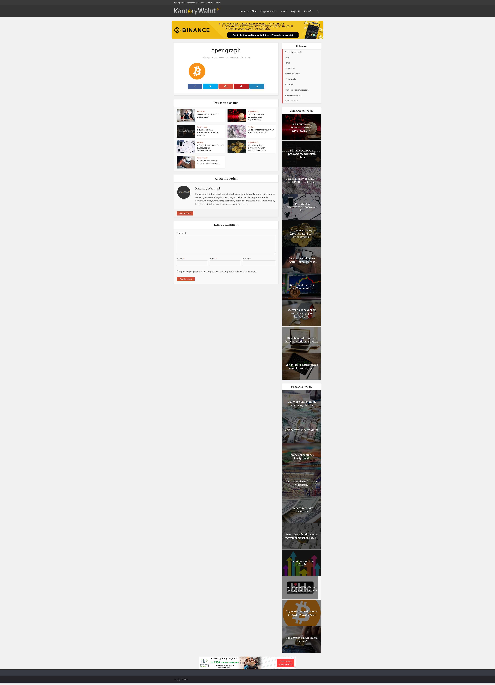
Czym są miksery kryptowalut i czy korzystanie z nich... (258, 148)
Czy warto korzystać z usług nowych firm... (302, 403)
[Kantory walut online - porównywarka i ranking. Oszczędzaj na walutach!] (196, 11)
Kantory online (179, 2)
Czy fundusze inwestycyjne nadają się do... (301, 207)
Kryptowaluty (192, 2)
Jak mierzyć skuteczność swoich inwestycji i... (302, 366)
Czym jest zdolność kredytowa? (302, 456)
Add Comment (218, 57)
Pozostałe (201, 111)
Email (213, 258)
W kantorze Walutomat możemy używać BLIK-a (302, 588)
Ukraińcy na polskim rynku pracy (207, 115)
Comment (181, 233)
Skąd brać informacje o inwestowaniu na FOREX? (301, 339)
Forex (203, 2)
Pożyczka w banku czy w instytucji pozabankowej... (301, 536)
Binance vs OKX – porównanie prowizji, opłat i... (207, 132)
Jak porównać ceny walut (301, 430)
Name (180, 258)
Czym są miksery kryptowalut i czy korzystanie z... (301, 234)
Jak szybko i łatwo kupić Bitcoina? (301, 639)
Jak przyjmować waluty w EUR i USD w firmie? (261, 131)
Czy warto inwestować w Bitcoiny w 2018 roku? (302, 613)
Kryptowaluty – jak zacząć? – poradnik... (302, 286)
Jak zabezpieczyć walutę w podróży (301, 483)
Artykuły (210, 2)
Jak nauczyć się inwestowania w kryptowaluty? (256, 117)
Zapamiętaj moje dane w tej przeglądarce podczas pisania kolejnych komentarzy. (217, 271)
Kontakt (218, 2)
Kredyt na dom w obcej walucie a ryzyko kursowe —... (301, 313)
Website (247, 258)
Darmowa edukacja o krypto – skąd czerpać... (208, 161)
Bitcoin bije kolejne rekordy (302, 562)
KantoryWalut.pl (235, 57)
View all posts (185, 213)
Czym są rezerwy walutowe (302, 509)
